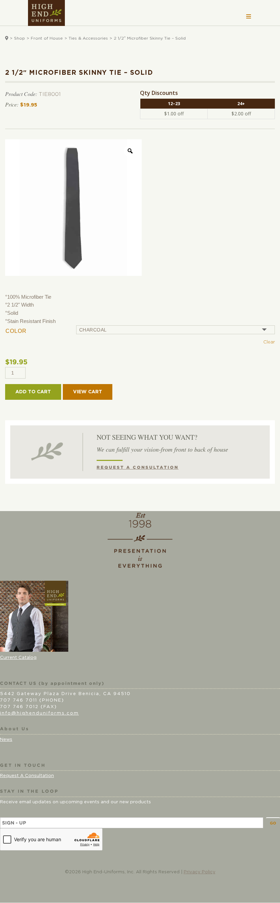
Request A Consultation (27, 776)
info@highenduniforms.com (39, 713)
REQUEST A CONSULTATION (138, 467)
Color (16, 331)
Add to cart (33, 392)
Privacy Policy (199, 872)
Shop (19, 38)
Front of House (47, 38)
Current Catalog (18, 657)
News (6, 739)
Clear (269, 342)
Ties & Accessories (88, 38)
